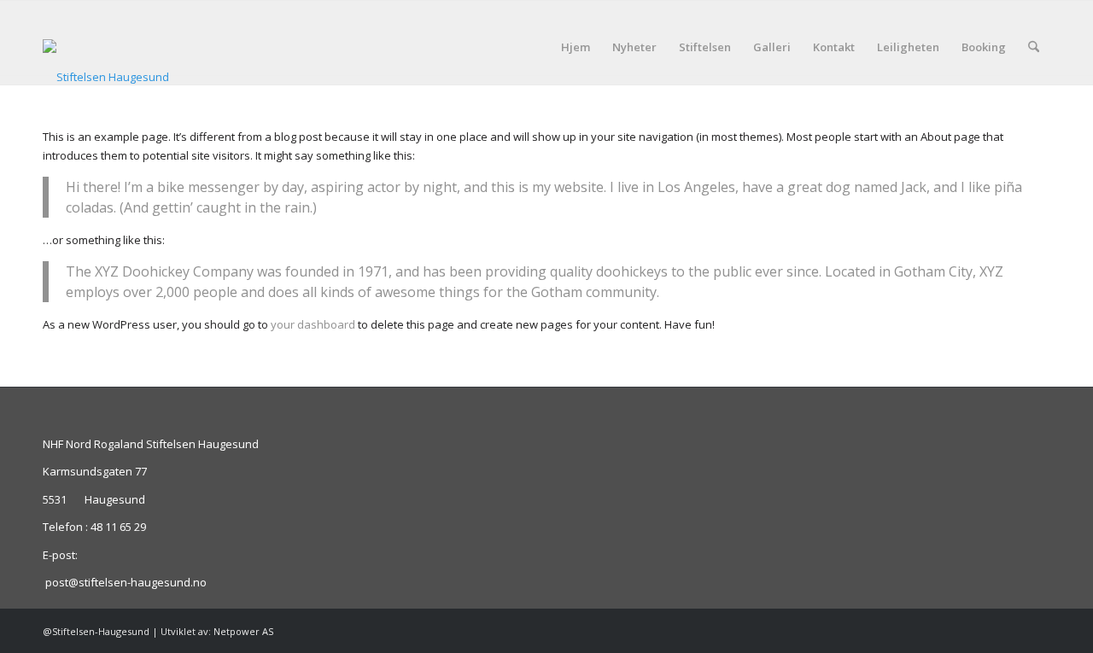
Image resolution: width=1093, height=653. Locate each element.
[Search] (1033, 47)
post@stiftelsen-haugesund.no (126, 582)
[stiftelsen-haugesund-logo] (106, 62)
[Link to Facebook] (1037, 631)
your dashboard (313, 324)
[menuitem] (575, 47)
